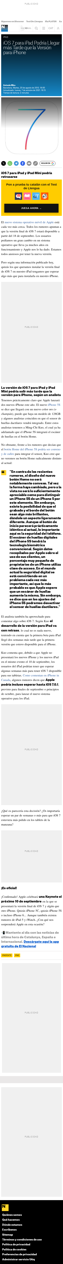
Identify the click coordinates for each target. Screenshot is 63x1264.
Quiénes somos (12, 1215)
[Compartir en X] (3, 163)
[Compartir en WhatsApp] (10, 163)
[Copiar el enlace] (35, 163)
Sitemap (7, 1235)
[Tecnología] (4, 28)
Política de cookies (14, 1249)
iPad (17, 955)
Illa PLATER (51, 22)
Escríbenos (9, 1230)
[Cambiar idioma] (50, 28)
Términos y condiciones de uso (22, 1239)
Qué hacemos (11, 1220)
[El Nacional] (31, 1208)
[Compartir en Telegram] (16, 163)
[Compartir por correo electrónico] (29, 163)
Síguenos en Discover (12, 22)
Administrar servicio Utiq (18, 1259)
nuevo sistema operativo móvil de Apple (29, 222)
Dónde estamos (12, 1225)
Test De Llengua (34, 22)
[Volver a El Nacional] (26, 28)
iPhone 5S (54, 405)
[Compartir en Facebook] (22, 163)
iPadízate (6, 955)
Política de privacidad (16, 1244)
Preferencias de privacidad (19, 1254)
